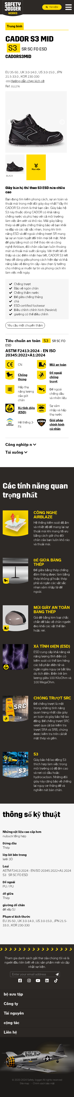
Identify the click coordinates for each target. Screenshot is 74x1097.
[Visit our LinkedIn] (46, 980)
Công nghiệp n (19, 444)
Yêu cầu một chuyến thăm (25, 325)
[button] (10, 122)
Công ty (11, 1003)
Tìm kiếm (53, 7)
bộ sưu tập (13, 994)
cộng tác (11, 1022)
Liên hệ (10, 1032)
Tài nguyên (14, 1013)
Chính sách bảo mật (43, 1083)
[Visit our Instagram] (29, 980)
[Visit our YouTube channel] (37, 980)
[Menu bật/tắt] (68, 7)
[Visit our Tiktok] (55, 980)
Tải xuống (14, 452)
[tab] (37, 444)
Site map (24, 1083)
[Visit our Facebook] (20, 980)
